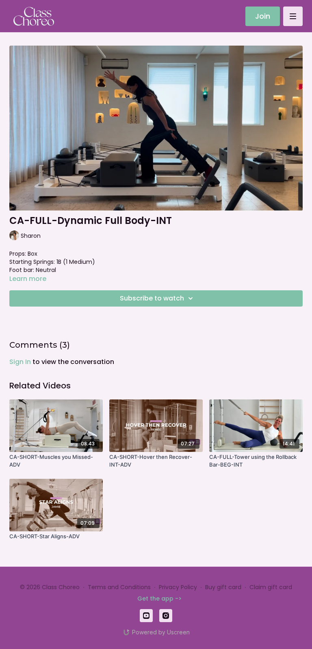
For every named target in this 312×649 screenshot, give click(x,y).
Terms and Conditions (119, 587)
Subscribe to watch (152, 298)
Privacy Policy (178, 587)
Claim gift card (270, 587)
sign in (20, 361)
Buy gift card (223, 587)
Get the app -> (159, 598)
